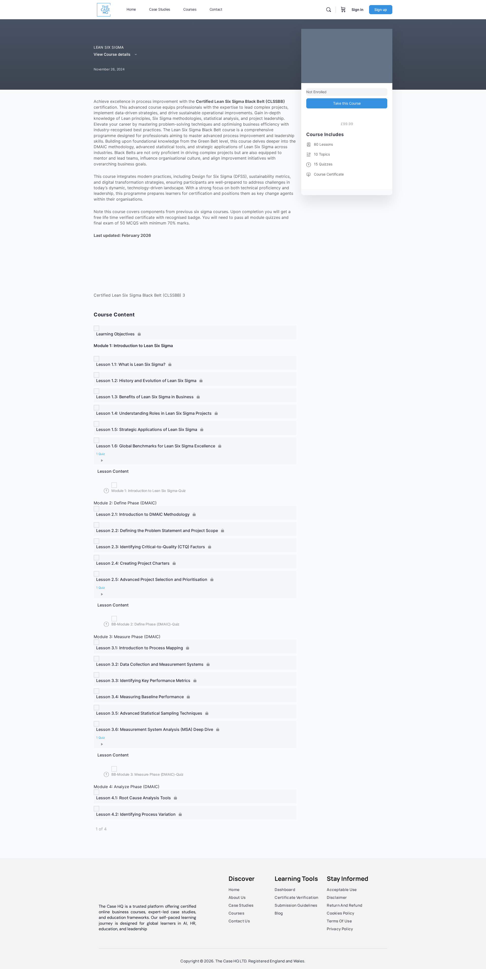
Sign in (357, 9)
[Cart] (343, 9)
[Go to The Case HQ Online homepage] (104, 9)
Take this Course (347, 103)
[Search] (328, 10)
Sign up (380, 9)
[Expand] (100, 460)
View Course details (112, 54)
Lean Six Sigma (109, 47)
